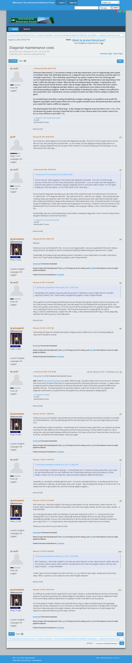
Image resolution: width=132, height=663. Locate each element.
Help (97, 658)
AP (14, 136)
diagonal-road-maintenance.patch (48, 118)
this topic (76, 573)
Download (37, 264)
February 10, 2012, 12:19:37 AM (43, 328)
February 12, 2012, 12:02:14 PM (43, 590)
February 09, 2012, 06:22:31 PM (45, 68)
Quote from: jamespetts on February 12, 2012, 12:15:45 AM (57, 556)
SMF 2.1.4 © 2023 (18, 658)
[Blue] (118, 11)
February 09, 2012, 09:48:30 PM (45, 169)
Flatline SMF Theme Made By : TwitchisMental (27, 660)
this (42, 481)
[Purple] (122, 11)
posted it (39, 376)
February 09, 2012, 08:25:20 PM (43, 137)
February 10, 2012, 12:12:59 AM (43, 282)
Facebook (60, 275)
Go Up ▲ (116, 658)
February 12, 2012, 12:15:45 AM (43, 500)
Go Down (13, 61)
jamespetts (92, 35)
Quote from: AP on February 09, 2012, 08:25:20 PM (54, 174)
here (63, 268)
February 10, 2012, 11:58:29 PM (43, 414)
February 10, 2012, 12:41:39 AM (45, 372)
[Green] (120, 11)
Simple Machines (30, 658)
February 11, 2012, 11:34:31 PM (43, 460)
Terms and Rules (106, 658)
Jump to (89, 643)
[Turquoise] (124, 11)
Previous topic (106, 53)
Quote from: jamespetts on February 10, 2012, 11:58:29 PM (57, 464)
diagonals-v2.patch (43, 395)
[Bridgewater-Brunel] (11, 266)
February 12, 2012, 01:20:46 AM (43, 551)
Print (120, 61)
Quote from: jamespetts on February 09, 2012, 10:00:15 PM (57, 287)
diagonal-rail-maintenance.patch (47, 220)
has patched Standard (52, 381)
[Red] (116, 11)
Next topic (118, 53)
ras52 (15, 68)
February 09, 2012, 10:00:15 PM (43, 239)
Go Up (11, 634)
